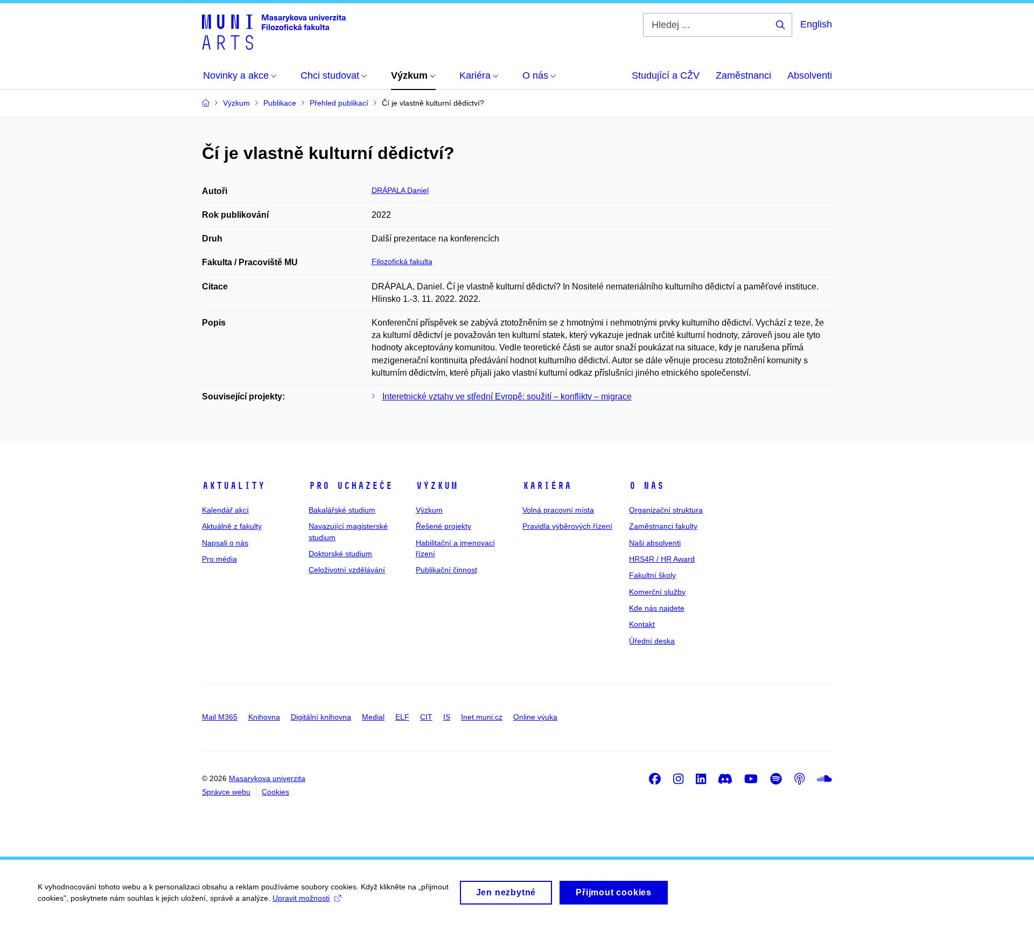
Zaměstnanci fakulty (663, 526)
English (816, 24)
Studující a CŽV (666, 75)
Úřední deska (652, 641)
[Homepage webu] (274, 31)
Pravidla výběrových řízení (567, 526)
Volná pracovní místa (558, 510)
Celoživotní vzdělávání (347, 569)
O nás (646, 486)
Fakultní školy (652, 575)
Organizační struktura (666, 510)
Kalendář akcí (225, 510)
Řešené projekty (443, 526)
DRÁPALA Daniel (400, 190)
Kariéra (546, 486)
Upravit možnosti (301, 898)
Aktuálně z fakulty (232, 526)
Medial (373, 717)
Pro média (219, 559)
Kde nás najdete (656, 608)
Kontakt (642, 624)
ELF (402, 717)
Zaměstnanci (743, 75)
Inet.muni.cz (481, 717)
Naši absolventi (655, 543)
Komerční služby (657, 592)
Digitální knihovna (321, 717)
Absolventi (809, 75)
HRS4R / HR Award (662, 559)
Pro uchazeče (351, 486)
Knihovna (264, 717)
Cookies (275, 792)
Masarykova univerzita (267, 778)
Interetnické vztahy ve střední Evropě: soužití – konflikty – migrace (507, 396)
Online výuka (535, 717)
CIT (426, 717)
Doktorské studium (340, 553)
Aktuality (233, 486)
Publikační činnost (446, 569)
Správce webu (226, 792)
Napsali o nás (225, 543)
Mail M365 (219, 717)
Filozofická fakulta (402, 261)
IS (446, 717)
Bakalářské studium (342, 510)
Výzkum (437, 486)
